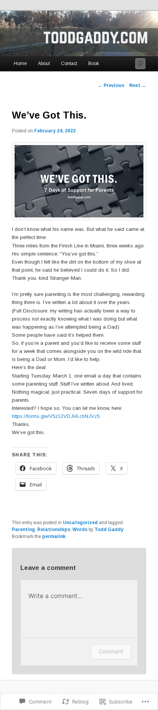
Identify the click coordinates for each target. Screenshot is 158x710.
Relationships (53, 529)
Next (137, 85)
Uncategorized (80, 522)
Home (20, 63)
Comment (111, 651)
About (44, 63)
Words (79, 529)
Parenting (23, 529)
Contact (69, 63)
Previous (111, 85)
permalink (54, 536)
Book (93, 63)
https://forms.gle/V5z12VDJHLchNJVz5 (56, 416)
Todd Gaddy (108, 529)
